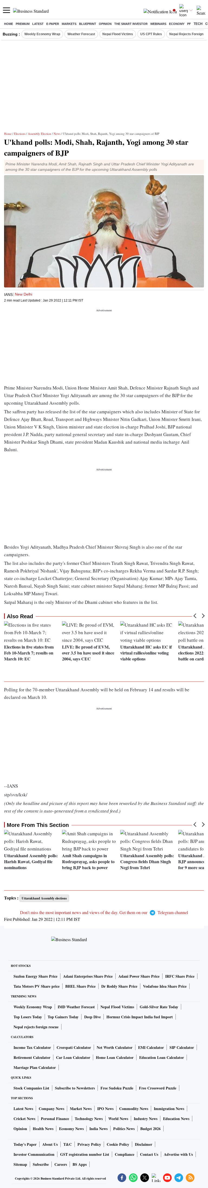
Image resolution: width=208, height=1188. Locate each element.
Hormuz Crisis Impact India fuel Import (139, 1017)
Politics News (124, 1128)
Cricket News (24, 1118)
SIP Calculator (182, 1047)
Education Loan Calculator (161, 1057)
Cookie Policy (118, 1144)
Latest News (23, 1108)
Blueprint (87, 23)
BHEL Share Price (80, 986)
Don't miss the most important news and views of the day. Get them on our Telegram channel (104, 912)
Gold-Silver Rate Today (159, 1007)
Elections (19, 134)
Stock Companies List (31, 1088)
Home (8, 23)
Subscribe (41, 1164)
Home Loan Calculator (115, 1057)
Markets (69, 23)
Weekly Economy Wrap (42, 34)
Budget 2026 (150, 1128)
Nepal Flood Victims (117, 34)
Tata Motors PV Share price (37, 986)
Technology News (89, 1118)
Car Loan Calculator (73, 1057)
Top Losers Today (28, 1017)
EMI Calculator (151, 1047)
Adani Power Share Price (139, 976)
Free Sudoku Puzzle (116, 1088)
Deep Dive (92, 1017)
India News (98, 1128)
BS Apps (80, 1164)
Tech (198, 24)
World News (118, 1118)
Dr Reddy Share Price (119, 986)
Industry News (145, 1118)
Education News (176, 1118)
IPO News (105, 1108)
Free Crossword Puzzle (157, 1088)
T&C (67, 1144)
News (57, 134)
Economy (176, 23)
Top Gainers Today (63, 1017)
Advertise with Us (178, 1154)
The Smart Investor (131, 23)
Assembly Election (39, 134)
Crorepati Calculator (74, 1047)
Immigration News (169, 1108)
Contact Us (149, 1154)
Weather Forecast (81, 34)
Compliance (124, 1154)
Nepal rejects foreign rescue (36, 1027)
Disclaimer (143, 1144)
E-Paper (52, 23)
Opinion (105, 23)
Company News (51, 1108)
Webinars (158, 23)
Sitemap (20, 1164)
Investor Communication (34, 1154)
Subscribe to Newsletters (75, 1088)
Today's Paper (25, 1144)
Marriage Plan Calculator (35, 1067)
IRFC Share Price (179, 976)
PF (189, 23)
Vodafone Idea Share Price (165, 986)
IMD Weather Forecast (76, 1007)
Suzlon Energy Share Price (35, 976)
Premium (23, 23)
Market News (81, 1108)
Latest (38, 23)
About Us (50, 1144)
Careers (60, 1164)
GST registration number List (84, 1154)
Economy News (71, 1128)
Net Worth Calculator (114, 1047)
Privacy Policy (89, 1144)
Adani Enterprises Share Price (88, 976)
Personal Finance (55, 1118)
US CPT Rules (151, 34)
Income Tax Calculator (32, 1047)
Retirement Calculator (32, 1057)
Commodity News (133, 1108)
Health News (43, 1128)
